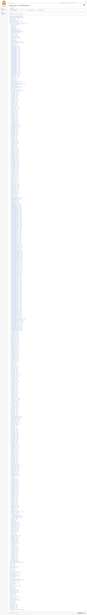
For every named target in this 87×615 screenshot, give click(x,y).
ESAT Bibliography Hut (14, 248)
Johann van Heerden (14, 418)
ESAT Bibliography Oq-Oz (15, 298)
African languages (13, 29)
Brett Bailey (12, 473)
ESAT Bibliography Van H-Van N (15, 320)
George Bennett (13, 548)
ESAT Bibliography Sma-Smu (15, 270)
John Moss (12, 365)
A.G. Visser (12, 430)
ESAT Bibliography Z (14, 72)
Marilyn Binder (13, 129)
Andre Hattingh (13, 189)
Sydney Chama (13, 170)
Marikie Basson (13, 117)
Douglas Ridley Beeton (14, 535)
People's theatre (12, 604)
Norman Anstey (13, 100)
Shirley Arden (13, 457)
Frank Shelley (13, 401)
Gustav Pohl (13, 379)
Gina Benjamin (13, 547)
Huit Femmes (12, 608)
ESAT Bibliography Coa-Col (15, 219)
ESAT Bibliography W (14, 69)
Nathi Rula (12, 394)
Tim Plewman (13, 334)
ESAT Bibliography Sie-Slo (15, 269)
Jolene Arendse (13, 459)
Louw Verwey (13, 429)
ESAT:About (12, 43)
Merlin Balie (12, 480)
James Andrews (13, 99)
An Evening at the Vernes (14, 466)
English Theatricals (14, 191)
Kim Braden (12, 140)
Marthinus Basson (13, 506)
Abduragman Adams (14, 346)
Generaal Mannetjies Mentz (15, 517)
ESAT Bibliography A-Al (14, 204)
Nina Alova (12, 98)
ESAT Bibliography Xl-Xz (14, 198)
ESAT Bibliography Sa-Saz (15, 260)
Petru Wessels (13, 437)
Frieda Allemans (13, 449)
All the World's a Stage (14, 84)
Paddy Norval (13, 333)
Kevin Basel (12, 116)
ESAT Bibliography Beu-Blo (15, 211)
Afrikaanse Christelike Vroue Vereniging (16, 83)
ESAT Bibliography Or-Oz (14, 299)
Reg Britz (12, 145)
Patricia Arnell (13, 460)
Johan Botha (13, 139)
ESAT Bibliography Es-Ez (14, 232)
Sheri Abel (12, 111)
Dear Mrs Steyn (13, 421)
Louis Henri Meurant (14, 361)
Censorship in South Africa (14, 561)
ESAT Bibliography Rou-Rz (15, 313)
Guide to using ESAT (13, 18)
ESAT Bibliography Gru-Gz (15, 242)
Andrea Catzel (13, 168)
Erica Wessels (13, 435)
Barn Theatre (13, 85)
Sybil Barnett (13, 115)
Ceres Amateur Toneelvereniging (16, 90)
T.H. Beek (12, 534)
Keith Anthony (13, 101)
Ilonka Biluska (13, 128)
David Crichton (13, 174)
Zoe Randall (13, 388)
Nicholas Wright (13, 438)
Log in (85, 0)
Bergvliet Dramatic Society (15, 86)
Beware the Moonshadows (15, 87)
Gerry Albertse (13, 446)
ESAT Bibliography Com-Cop (15, 220)
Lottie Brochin (13, 146)
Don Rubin (12, 393)
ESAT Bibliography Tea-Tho (15, 315)
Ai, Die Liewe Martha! (13, 576)
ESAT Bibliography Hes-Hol (15, 246)
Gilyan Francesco (13, 184)
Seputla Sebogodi (13, 400)
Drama (12, 44)
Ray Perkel (12, 378)
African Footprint (13, 74)
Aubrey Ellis (12, 176)
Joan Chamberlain (13, 171)
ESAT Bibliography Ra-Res (15, 307)
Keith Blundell (13, 133)
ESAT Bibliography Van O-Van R (15, 321)
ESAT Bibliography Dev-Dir (15, 226)
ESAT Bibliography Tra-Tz (15, 317)
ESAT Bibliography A (14, 46)
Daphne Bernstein (13, 126)
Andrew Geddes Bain (14, 474)
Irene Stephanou (13, 406)
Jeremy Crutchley (13, 188)
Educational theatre (13, 566)
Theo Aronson (13, 462)
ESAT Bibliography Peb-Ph (15, 303)
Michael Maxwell (13, 201)
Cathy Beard (13, 119)
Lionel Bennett (13, 550)
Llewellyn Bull (13, 155)
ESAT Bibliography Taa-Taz (15, 314)
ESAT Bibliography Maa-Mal (15, 417)
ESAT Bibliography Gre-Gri (15, 240)
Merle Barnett (13, 495)
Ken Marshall (13, 200)
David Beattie (13, 509)
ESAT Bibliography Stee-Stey (15, 274)
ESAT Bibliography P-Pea (14, 302)
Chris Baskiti (13, 502)
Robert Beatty (13, 510)
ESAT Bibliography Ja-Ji (14, 278)
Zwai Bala (12, 478)
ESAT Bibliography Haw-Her (15, 245)
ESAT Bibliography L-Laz (14, 285)
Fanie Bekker (13, 539)
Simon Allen (12, 96)
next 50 (16, 17)
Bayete (12, 508)
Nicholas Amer (13, 451)
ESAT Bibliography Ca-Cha (15, 217)
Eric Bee (12, 533)
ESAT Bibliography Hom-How (15, 247)
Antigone (11, 588)
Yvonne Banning (13, 488)
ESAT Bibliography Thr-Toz (15, 316)
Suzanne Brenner (13, 142)
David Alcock (13, 448)
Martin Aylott (13, 110)
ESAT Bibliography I (14, 55)
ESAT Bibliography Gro (14, 241)
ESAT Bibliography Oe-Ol (14, 300)
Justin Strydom (13, 409)
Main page (2, 8)
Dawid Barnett (13, 494)
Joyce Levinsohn (13, 343)
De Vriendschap (13, 187)
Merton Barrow (13, 501)
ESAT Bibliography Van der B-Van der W (17, 319)
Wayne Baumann (13, 507)
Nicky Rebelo (13, 389)
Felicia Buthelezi (13, 160)
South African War (13, 32)
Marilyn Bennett (13, 551)
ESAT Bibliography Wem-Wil (15, 328)
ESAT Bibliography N (14, 59)
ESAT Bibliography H (14, 54)
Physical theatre (12, 606)
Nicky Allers (12, 97)
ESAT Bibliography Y (14, 71)
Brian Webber (13, 432)
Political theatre (12, 607)
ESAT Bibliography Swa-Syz (15, 276)
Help (1, 10)
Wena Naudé (13, 372)
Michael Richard (13, 335)
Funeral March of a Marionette (15, 516)
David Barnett (13, 493)
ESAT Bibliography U (14, 67)
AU (10, 595)
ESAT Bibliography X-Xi (14, 199)
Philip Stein (12, 405)
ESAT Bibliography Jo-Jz (14, 277)
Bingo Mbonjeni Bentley (14, 125)
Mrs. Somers (13, 404)
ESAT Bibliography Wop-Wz (15, 330)
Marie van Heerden (14, 419)
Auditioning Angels (13, 75)
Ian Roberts (12, 391)
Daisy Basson (13, 504)
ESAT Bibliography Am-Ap (15, 205)
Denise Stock (13, 408)
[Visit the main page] (4, 3)
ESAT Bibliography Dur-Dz (15, 229)
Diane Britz (12, 144)
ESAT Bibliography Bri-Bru (15, 215)
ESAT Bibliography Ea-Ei (14, 230)
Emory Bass (13, 503)
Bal (11, 477)
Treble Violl (12, 385)
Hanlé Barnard (13, 490)
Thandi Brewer (13, 143)
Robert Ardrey (13, 458)
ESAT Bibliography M (14, 58)
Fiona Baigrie (13, 472)
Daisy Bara (12, 489)
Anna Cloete (13, 172)
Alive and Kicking (12, 578)
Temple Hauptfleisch (14, 38)
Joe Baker (12, 476)
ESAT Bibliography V (14, 68)
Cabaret (12, 40)
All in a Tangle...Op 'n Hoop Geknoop (15, 579)
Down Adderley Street (14, 423)
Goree (12, 520)
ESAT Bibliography (20, 16)
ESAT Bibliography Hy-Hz (14, 249)
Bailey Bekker (13, 538)
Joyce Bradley (13, 141)
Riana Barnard (13, 491)
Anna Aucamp (13, 467)
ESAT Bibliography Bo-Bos (15, 213)
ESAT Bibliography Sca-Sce (15, 261)
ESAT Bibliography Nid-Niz (15, 292)
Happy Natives (13, 522)
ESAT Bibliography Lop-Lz (15, 289)
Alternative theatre (12, 567)
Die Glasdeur (13, 519)
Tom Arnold (12, 461)
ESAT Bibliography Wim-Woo (15, 329)
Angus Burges (13, 158)
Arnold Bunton (13, 157)
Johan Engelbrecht (14, 177)
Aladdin (11, 577)
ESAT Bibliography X (14, 70)
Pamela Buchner (13, 154)
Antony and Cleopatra (13, 590)
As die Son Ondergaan (13, 592)
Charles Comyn (13, 173)
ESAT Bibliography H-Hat (14, 243)
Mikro (12, 362)
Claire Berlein (13, 560)
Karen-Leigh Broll (13, 147)
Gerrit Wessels (13, 436)
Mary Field (12, 182)
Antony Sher (13, 402)
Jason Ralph (13, 387)
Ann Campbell (13, 161)
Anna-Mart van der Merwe (15, 416)
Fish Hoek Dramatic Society (15, 197)
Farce (11, 568)
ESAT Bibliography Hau (14, 244)
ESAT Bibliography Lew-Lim (15, 287)
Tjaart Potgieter (13, 380)
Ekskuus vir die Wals (14, 464)
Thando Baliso (13, 481)
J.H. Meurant (13, 360)
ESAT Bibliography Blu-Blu (15, 212)
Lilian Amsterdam (13, 452)
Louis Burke (13, 159)
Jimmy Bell (12, 545)
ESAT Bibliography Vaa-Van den (15, 318)
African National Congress (15, 30)
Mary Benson (13, 553)
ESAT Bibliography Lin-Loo (15, 288)
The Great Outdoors (14, 521)
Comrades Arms (13, 82)
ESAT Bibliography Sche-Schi (15, 263)
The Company (13, 112)
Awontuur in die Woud (13, 596)
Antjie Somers (12, 589)
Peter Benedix (13, 546)
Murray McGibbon (13, 358)
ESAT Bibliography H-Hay (14, 73)
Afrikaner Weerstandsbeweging (15, 31)
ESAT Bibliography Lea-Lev (15, 286)
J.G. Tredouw (13, 414)
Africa (12, 26)
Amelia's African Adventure (14, 580)
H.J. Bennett (13, 549)
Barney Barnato (13, 492)
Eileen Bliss (12, 131)
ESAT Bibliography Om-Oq (15, 301)
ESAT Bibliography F (14, 52)
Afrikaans (11, 19)
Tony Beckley (13, 530)
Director (11, 565)
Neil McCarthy (13, 357)
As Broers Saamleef (13, 591)
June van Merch (13, 420)
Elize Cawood (13, 169)
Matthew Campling (13, 162)
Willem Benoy (13, 552)
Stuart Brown (13, 148)
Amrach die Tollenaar (13, 582)
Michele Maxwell (13, 202)
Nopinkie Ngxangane (14, 374)
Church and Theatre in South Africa (15, 562)
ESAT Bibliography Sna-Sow (15, 271)
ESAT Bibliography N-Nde (14, 290)
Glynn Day (12, 175)
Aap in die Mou (13, 45)
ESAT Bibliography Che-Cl (15, 218)
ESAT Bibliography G (14, 53)
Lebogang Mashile (13, 356)
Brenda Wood (13, 342)
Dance (11, 564)
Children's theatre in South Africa (16, 42)
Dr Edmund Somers (14, 403)
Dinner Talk (12, 422)
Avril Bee (12, 532)
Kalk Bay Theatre (13, 344)
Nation (11, 603)
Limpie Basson (13, 505)
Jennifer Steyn (13, 407)
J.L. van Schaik (13, 332)
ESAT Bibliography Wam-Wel (15, 327)
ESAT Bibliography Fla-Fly (15, 234)
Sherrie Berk (13, 559)
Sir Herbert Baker (13, 475)
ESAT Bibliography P (14, 61)
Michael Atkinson (13, 465)
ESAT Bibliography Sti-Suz (15, 275)
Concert (11, 563)
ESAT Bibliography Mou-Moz (15, 258)
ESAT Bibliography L (14, 57)
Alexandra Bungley (14, 156)
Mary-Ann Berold (13, 127)
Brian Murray (13, 371)
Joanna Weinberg (13, 433)
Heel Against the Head (14, 523)
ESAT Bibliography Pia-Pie (15, 304)
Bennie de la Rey (13, 350)
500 (23, 17)
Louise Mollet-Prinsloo (14, 203)
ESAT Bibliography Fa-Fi (14, 233)
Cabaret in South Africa (14, 41)
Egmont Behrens (13, 537)
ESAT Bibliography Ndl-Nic (15, 291)
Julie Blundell (13, 132)
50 (19, 17)
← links (18, 18)
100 (20, 17)
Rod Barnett (13, 496)
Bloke (12, 88)
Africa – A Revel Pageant (13, 575)
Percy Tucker (13, 415)
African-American (13, 28)
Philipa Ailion (13, 444)
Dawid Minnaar (13, 363)
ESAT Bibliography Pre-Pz (15, 306)
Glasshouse (13, 518)
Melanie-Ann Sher (13, 336)
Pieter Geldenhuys (13, 185)
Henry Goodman (13, 186)
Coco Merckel (13, 359)
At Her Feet (11, 594)
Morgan (12, 364)
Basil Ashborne (13, 463)
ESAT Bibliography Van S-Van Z (15, 322)
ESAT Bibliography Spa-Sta (15, 272)
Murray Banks (13, 487)
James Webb (13, 431)
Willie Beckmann (13, 531)
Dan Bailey (12, 113)
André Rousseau (13, 392)
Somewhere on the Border (15, 81)
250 (22, 17)
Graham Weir (13, 434)
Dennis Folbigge (13, 183)
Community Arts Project (14, 89)
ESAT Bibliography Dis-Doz (15, 227)
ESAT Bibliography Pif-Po (14, 305)
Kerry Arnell (12, 103)
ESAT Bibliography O (14, 60)
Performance (12, 605)
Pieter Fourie (13, 349)
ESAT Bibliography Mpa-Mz (15, 259)
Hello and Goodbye (14, 524)
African (12, 27)
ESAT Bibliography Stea (14, 273)
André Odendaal (13, 376)
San (11, 39)
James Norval (13, 375)
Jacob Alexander (13, 447)
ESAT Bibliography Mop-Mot (15, 257)
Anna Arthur (13, 104)
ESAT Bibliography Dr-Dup (15, 228)
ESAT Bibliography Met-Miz (15, 255)
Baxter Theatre (13, 331)
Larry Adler (12, 345)
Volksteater (11, 597)
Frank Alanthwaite (13, 445)
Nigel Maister (13, 348)
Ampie (11, 581)
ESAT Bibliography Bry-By (15, 216)
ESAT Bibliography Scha (14, 262)
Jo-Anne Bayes (13, 118)
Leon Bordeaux (13, 351)
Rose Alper (12, 450)
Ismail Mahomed (13, 347)
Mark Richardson (13, 390)
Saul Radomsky (13, 386)
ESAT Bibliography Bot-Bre (15, 214)
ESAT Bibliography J (14, 56)
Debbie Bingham (13, 130)
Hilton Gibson (13, 25)
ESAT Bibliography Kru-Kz (15, 284)
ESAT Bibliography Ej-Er (14, 231)
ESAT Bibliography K (13, 574)
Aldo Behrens (13, 536)
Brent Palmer (13, 377)
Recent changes (3, 9)
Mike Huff (12, 190)
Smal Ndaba (13, 373)
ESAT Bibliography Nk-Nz (14, 293)
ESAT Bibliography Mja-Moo (15, 256)
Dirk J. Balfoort (13, 479)
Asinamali (11, 593)
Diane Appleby (13, 102)
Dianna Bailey (13, 114)
